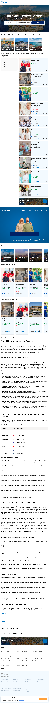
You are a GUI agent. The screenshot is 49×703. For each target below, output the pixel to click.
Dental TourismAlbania (6, 683)
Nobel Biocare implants (24, 12)
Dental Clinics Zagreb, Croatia (22, 658)
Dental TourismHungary (6, 681)
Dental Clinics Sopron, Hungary (22, 651)
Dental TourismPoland (5, 690)
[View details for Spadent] (33, 94)
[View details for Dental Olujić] (33, 65)
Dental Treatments (14, 12)
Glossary (27, 691)
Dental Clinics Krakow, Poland (22, 665)
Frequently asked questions (28, 686)
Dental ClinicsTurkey (17, 686)
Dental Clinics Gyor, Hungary (37, 651)
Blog (26, 689)
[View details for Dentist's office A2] (33, 190)
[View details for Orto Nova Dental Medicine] (33, 148)
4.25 (4, 66)
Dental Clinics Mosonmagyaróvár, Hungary (8, 653)
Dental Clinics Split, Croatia (5, 660)
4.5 (4, 64)
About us (27, 681)
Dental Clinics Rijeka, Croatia (37, 658)
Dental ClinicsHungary (17, 681)
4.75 (4, 62)
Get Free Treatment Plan (24, 234)
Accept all (43, 699)
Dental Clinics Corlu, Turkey (5, 658)
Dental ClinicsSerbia (17, 690)
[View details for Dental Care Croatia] (33, 108)
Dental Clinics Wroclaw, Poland (6, 665)
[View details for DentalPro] (35, 317)
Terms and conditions (28, 237)
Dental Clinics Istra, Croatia (36, 660)
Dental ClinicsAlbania (17, 683)
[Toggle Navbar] (47, 2)
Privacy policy (34, 237)
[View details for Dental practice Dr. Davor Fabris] (33, 176)
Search (38, 22)
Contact (27, 683)
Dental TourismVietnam (6, 688)
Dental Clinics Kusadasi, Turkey (22, 656)
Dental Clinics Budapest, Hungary (6, 651)
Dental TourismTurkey (5, 686)
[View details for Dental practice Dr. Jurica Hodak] (33, 163)
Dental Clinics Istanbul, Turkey (37, 653)
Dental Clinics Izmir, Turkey (37, 656)
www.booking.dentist (23, 701)
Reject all (29, 699)
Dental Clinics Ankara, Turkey (6, 656)
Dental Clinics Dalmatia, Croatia (22, 660)
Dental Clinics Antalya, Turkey (22, 653)
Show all (2, 668)
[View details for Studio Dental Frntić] (33, 79)
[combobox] (7, 22)
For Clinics (39, 686)
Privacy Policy (21, 700)
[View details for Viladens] (33, 134)
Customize (34, 699)
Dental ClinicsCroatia (17, 688)
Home (8, 12)
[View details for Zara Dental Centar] (33, 121)
